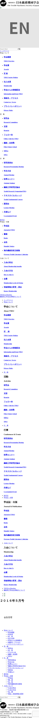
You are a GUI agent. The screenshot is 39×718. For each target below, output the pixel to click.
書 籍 (10, 680)
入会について (8, 543)
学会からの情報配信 (15, 640)
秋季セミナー (12, 664)
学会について (8, 302)
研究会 (10, 648)
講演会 (10, 670)
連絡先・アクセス (14, 642)
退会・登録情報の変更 (15, 694)
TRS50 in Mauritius (6, 295)
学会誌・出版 (8, 497)
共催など (11, 672)
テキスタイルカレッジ (15, 668)
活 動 (6, 372)
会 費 (10, 692)
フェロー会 (12, 652)
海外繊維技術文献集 (15, 684)
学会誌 (10, 678)
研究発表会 (12, 660)
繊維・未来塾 (12, 654)
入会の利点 (12, 688)
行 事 (6, 425)
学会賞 (10, 634)
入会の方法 (12, 690)
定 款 (10, 636)
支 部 (10, 650)
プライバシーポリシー (15, 644)
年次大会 (11, 662)
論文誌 (2, 220)
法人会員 (11, 638)
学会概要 (11, 632)
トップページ (4, 51)
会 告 (10, 682)
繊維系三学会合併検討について (10, 296)
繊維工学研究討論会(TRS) (17, 666)
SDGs (10, 656)
